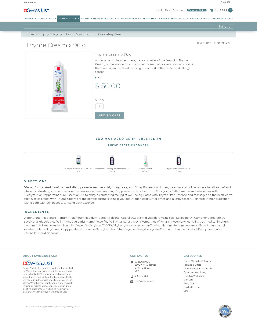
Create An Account (175, 10)
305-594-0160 (142, 276)
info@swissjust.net (144, 281)
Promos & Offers (69, 18)
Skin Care (185, 18)
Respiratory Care (109, 34)
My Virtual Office (196, 10)
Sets (230, 18)
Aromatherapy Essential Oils (100, 18)
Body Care (198, 18)
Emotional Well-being (135, 18)
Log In (159, 10)
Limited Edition (216, 18)
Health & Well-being (164, 18)
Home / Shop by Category (40, 18)
